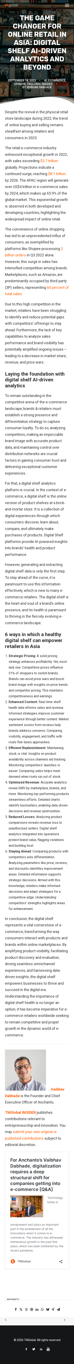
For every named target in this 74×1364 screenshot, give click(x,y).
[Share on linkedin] (37, 1309)
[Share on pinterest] (31, 1309)
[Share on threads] (26, 1309)
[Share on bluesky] (47, 1309)
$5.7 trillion (48, 161)
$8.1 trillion (56, 174)
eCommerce (57, 80)
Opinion (19, 84)
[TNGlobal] (11, 5)
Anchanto (13, 1299)
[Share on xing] (53, 1309)
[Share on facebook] (15, 1309)
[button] (67, 5)
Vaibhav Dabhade (39, 87)
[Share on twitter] (20, 1309)
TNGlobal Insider (40, 84)
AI (45, 80)
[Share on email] (58, 1309)
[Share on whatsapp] (42, 1309)
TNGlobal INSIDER (20, 1112)
